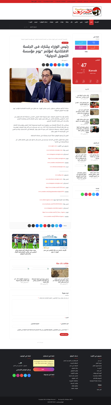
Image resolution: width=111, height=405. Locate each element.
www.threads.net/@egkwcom (57, 166)
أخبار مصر (60, 39)
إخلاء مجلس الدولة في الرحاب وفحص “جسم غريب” (82, 96)
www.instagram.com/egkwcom (55, 154)
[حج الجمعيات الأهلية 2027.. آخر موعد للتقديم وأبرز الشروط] (20, 272)
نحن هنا (80, 1)
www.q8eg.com (59, 175)
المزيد (30, 22)
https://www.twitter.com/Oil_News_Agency (53, 212)
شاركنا (39, 1)
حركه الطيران (75, 368)
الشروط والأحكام (97, 378)
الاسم (67, 318)
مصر (91, 22)
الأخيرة (87, 89)
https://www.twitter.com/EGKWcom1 (55, 187)
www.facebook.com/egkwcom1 (54, 179)
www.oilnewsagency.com (46, 200)
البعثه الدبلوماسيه (48, 1)
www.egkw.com (52, 146)
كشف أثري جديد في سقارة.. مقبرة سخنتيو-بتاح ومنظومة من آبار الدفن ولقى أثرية (61, 280)
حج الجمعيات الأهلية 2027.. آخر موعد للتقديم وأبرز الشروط (21, 280)
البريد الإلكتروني (64, 324)
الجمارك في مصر (74, 366)
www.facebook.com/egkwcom (54, 150)
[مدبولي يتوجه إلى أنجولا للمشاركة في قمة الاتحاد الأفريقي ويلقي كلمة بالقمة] (40, 272)
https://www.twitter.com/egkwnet (56, 158)
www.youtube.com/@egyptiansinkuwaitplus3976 (51, 191)
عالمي (76, 22)
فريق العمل (98, 363)
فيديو (36, 22)
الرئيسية (97, 22)
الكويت (86, 22)
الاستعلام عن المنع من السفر (71, 361)
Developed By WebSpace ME (64, 399)
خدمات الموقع (43, 22)
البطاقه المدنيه (74, 363)
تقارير (57, 22)
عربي (81, 22)
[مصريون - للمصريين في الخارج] (86, 11)
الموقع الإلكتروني (35, 324)
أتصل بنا (99, 368)
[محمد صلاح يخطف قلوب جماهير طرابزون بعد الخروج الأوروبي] (94, 121)
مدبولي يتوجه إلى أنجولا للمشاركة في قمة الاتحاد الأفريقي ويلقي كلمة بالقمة (40, 280)
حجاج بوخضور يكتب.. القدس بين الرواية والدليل (82, 103)
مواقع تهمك (75, 386)
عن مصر (86, 1)
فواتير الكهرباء (74, 373)
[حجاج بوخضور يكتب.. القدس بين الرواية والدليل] (94, 105)
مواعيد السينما (74, 383)
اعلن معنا (34, 1)
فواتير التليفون (74, 371)
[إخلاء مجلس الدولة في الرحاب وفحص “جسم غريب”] (94, 98)
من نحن (99, 361)
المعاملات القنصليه (60, 1)
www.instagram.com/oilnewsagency (53, 208)
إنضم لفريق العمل (97, 366)
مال (71, 22)
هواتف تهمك (74, 388)
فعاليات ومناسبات (97, 376)
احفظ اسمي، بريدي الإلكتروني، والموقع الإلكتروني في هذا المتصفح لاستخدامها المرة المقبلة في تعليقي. (42, 330)
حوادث (61, 22)
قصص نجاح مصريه (73, 376)
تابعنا (43, 369)
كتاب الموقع (75, 378)
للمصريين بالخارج (71, 1)
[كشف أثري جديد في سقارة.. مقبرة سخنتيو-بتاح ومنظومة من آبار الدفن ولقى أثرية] (59, 272)
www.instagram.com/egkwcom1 (54, 183)
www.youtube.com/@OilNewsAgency (54, 216)
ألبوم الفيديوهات (97, 373)
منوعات (51, 22)
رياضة (67, 22)
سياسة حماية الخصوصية (95, 381)
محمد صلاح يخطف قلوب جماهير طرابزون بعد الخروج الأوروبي (82, 121)
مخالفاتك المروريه (73, 381)
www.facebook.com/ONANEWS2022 (52, 204)
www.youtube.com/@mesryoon (55, 162)
